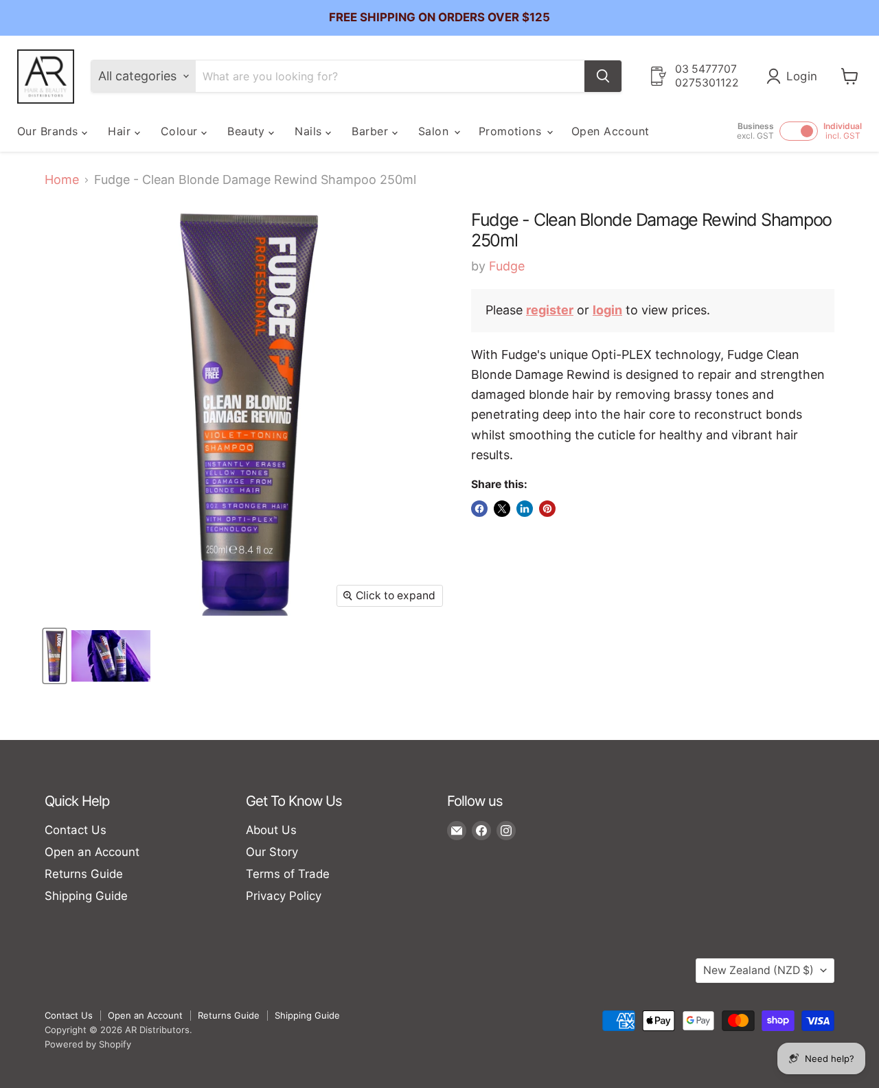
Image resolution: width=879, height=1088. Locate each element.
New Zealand (758, 970)
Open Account (610, 131)
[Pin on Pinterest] (547, 508)
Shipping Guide (86, 896)
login (607, 310)
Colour (181, 131)
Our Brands (49, 131)
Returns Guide (84, 874)
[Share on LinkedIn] (524, 508)
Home (62, 180)
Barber (371, 131)
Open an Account (92, 852)
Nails (310, 131)
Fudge (507, 266)
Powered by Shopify (88, 1044)
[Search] (602, 76)
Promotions (512, 131)
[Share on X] (502, 508)
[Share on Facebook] (479, 508)
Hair (121, 131)
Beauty (248, 131)
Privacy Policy (283, 896)
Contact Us (75, 830)
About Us (271, 830)
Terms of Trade (288, 874)
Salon (435, 131)
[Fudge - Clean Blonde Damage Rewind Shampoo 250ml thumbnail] (54, 656)
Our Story (272, 852)
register (549, 310)
